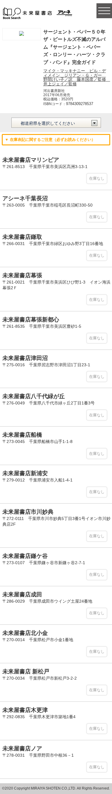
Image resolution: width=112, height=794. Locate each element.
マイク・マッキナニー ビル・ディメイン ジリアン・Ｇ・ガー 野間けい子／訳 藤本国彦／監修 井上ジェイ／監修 (76, 77)
